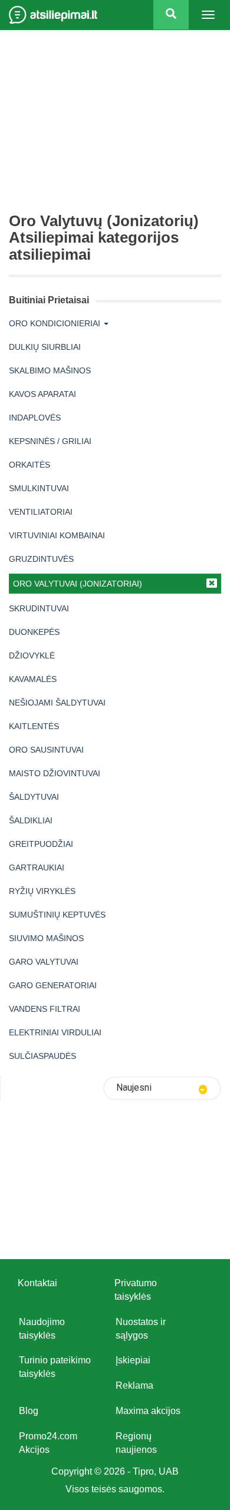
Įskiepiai (133, 1360)
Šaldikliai (30, 820)
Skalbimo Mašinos (50, 370)
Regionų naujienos (136, 1443)
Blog (28, 1411)
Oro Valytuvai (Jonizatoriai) (77, 583)
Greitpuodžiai (41, 844)
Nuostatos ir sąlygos (141, 1328)
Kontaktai (37, 1283)
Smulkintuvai (39, 488)
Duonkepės (34, 632)
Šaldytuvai (34, 797)
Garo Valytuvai (43, 961)
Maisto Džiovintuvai (54, 773)
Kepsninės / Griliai (50, 441)
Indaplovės (35, 417)
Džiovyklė (32, 655)
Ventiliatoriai (41, 511)
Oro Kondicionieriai (54, 323)
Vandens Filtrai (44, 1009)
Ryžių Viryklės (42, 891)
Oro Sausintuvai (46, 749)
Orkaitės (29, 464)
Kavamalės (33, 679)
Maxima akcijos (148, 1411)
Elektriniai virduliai (55, 1032)
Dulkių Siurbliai (45, 347)
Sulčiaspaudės (42, 1056)
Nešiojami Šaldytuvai (57, 702)
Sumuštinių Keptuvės (57, 914)
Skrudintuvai (39, 608)
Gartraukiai (36, 867)
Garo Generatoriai (53, 985)
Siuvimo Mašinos (46, 938)
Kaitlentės (34, 726)
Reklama (134, 1385)
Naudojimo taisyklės (42, 1328)
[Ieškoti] (171, 14)
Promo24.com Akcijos (48, 1443)
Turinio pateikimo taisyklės (55, 1367)
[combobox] (162, 1088)
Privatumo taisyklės (135, 1290)
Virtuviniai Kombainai (57, 535)
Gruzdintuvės (41, 559)
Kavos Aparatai (42, 394)
